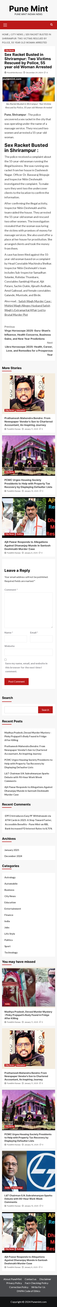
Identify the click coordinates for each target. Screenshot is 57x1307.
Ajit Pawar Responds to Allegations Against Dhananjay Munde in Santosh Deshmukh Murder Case (27, 545)
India (7, 921)
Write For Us (38, 1287)
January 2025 (11, 850)
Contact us (30, 1279)
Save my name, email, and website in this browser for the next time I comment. (26, 667)
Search (7, 698)
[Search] (52, 24)
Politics (20, 534)
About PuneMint (12, 1279)
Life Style (9, 933)
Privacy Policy (14, 1282)
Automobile (11, 883)
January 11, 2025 (31, 429)
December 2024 (13, 856)
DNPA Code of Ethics (28, 1290)
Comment (11, 589)
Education (21, 410)
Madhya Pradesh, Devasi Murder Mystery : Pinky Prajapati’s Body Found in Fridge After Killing (27, 736)
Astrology (10, 877)
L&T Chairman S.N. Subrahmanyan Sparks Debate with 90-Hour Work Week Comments (26, 777)
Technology (11, 952)
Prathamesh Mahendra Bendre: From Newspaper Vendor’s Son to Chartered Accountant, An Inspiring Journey (28, 422)
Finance (8, 914)
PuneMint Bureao (14, 72)
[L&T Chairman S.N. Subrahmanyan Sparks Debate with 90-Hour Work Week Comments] (28, 1171)
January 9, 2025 (31, 553)
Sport (7, 946)
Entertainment (12, 908)
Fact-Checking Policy (36, 1282)
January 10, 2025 (31, 491)
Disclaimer (45, 1279)
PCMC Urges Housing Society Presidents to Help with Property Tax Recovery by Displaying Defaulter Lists (28, 483)
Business (9, 889)
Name (8, 632)
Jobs (6, 927)
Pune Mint (28, 8)
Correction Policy (18, 1287)
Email (34, 632)
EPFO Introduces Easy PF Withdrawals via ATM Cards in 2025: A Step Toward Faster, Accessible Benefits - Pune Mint (28, 820)
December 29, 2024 (34, 72)
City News (9, 50)
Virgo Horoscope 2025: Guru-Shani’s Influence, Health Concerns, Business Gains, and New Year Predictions (27, 332)
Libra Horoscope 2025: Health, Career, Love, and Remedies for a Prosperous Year (29, 348)
